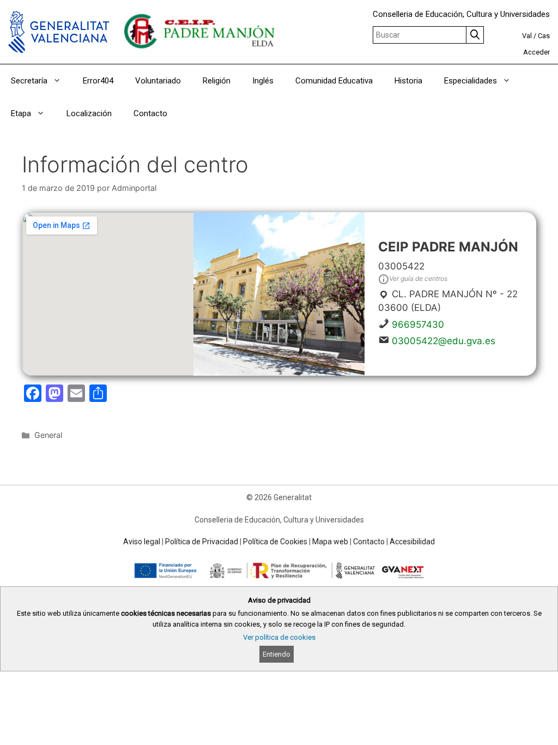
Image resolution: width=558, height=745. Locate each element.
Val (527, 36)
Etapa (21, 113)
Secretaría (29, 81)
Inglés (263, 81)
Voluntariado (158, 81)
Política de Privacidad (201, 541)
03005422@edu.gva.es (443, 340)
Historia (408, 81)
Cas (544, 36)
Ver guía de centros (418, 278)
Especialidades (470, 81)
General (48, 435)
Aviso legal (141, 541)
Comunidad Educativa (334, 81)
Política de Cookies (275, 541)
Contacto (150, 113)
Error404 (98, 81)
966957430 (418, 324)
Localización (89, 113)
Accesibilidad (412, 541)
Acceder (536, 52)
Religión (217, 81)
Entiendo (276, 654)
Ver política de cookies (279, 637)
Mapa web (330, 541)
